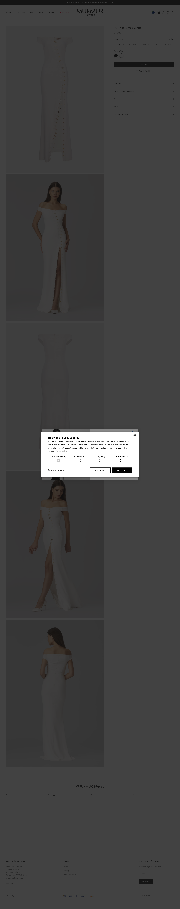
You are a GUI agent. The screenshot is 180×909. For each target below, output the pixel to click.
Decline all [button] (100, 470)
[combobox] (134, 435)
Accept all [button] (122, 470)
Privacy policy (61, 451)
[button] (56, 470)
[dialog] (90, 454)
